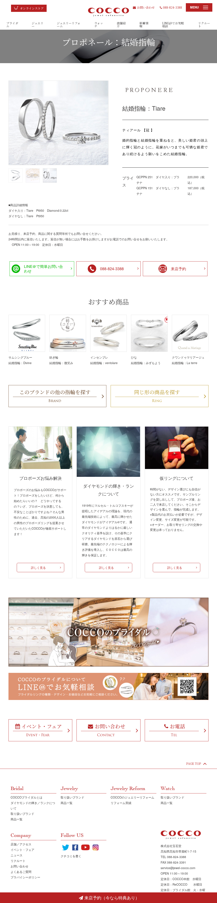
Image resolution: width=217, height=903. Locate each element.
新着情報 (143, 24)
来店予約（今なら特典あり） (111, 898)
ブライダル (12, 24)
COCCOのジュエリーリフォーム (132, 797)
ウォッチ (98, 24)
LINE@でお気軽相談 (173, 24)
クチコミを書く (71, 856)
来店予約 (178, 268)
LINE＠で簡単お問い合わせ (43, 268)
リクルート (204, 24)
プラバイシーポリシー (25, 877)
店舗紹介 (121, 24)
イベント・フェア (22, 849)
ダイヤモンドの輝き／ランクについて (33, 805)
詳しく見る (38, 567)
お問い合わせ (145, 7)
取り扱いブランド (22, 813)
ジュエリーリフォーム (68, 24)
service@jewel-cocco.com (178, 868)
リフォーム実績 (121, 803)
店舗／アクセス (21, 844)
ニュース (16, 855)
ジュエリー (37, 24)
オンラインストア (32, 8)
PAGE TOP (193, 763)
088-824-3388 (172, 7)
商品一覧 (16, 819)
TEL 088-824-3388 (173, 857)
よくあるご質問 (21, 872)
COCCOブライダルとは (26, 797)
